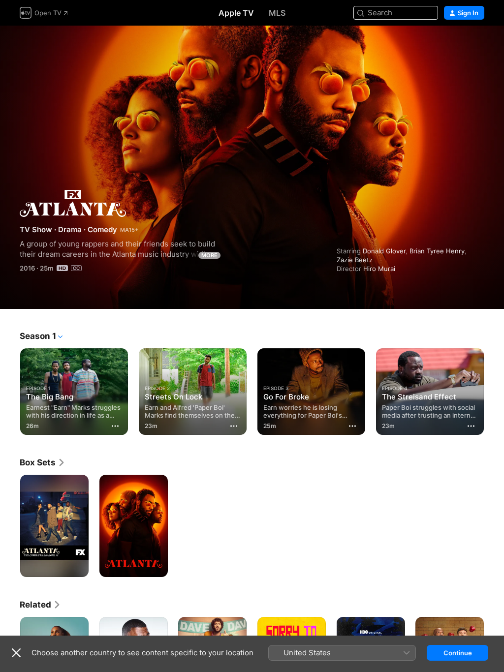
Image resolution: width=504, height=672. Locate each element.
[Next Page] (494, 389)
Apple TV (236, 13)
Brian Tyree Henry (437, 251)
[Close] (16, 652)
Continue (457, 653)
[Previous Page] (10, 389)
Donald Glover (384, 251)
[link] (42, 462)
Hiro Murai (379, 269)
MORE (209, 255)
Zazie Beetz (355, 260)
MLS (277, 13)
